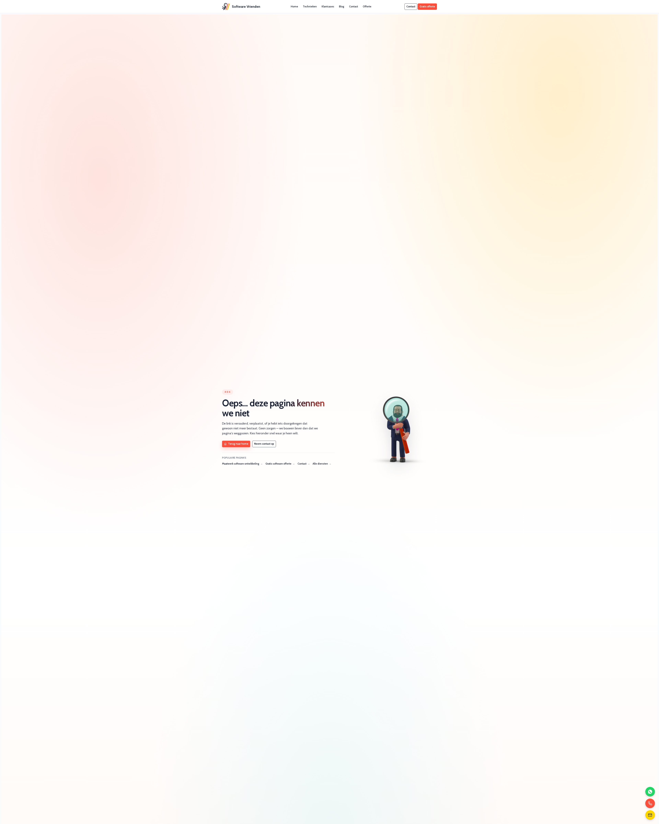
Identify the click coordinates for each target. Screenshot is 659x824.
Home (294, 6)
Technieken (310, 6)
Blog (341, 6)
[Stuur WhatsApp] (650, 792)
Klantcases (328, 6)
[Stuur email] (650, 815)
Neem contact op (264, 443)
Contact (353, 6)
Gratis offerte (427, 6)
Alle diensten (320, 463)
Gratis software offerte (278, 463)
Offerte (367, 6)
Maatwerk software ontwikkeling (240, 463)
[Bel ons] (650, 803)
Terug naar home (238, 443)
